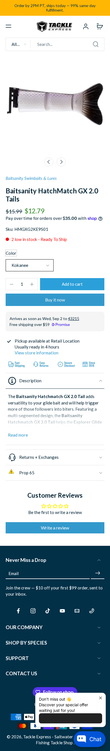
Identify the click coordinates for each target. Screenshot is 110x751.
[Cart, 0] (98, 26)
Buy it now (55, 299)
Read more (18, 434)
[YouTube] (62, 611)
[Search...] (96, 44)
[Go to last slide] (48, 161)
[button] (8, 26)
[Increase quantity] (32, 284)
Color (11, 253)
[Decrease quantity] (11, 284)
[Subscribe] (97, 573)
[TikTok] (47, 611)
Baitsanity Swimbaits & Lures (31, 178)
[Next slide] (61, 161)
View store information (36, 352)
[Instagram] (33, 611)
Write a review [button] (55, 527)
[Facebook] (18, 611)
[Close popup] (100, 698)
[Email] (77, 611)
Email (13, 573)
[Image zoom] (55, 104)
